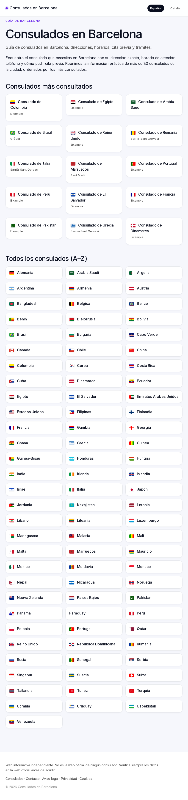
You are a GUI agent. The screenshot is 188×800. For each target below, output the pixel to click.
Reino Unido (27, 644)
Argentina (25, 288)
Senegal (83, 659)
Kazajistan (85, 504)
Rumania (144, 644)
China (141, 350)
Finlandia (144, 412)
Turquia (143, 690)
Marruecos (86, 551)
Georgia (143, 427)
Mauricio (144, 551)
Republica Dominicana (95, 644)
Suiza (141, 675)
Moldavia (84, 566)
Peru (140, 613)
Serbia (142, 659)
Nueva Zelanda (29, 597)
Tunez (82, 690)
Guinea (142, 443)
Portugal (83, 628)
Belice (142, 303)
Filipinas (83, 412)
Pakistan (143, 597)
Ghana (22, 443)
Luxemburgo (147, 520)
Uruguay (83, 706)
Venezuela (25, 721)
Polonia (23, 628)
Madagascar (27, 535)
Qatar (141, 628)
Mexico (23, 566)
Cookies (86, 779)
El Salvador (86, 396)
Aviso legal (50, 779)
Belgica (83, 303)
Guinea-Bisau (28, 458)
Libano (22, 520)
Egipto (22, 396)
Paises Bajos (87, 597)
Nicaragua (85, 582)
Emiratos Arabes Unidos (157, 396)
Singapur (24, 675)
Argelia (142, 272)
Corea (82, 365)
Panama (23, 613)
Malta (21, 551)
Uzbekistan (146, 706)
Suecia (82, 675)
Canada (23, 350)
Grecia (82, 443)
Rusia (21, 659)
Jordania (24, 504)
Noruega (144, 582)
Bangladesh (26, 303)
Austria (142, 288)
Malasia (83, 535)
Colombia (25, 365)
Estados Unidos (30, 412)
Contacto (33, 779)
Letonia (143, 504)
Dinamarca (85, 381)
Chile (81, 350)
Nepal (21, 582)
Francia (23, 427)
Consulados (14, 779)
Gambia (83, 427)
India (20, 474)
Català (175, 8)
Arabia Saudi (87, 272)
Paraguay (77, 613)
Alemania (24, 272)
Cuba (21, 381)
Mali (140, 535)
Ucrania (23, 706)
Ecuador (143, 381)
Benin (21, 319)
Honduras (85, 458)
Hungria (143, 458)
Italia (80, 489)
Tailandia (24, 690)
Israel (21, 489)
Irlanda (82, 474)
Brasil (21, 334)
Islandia (143, 474)
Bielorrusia (86, 319)
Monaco (143, 566)
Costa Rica (145, 365)
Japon (142, 489)
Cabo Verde (147, 334)
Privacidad (69, 779)
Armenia (84, 288)
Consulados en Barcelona (33, 8)
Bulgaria (83, 334)
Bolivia (142, 319)
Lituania (83, 520)
